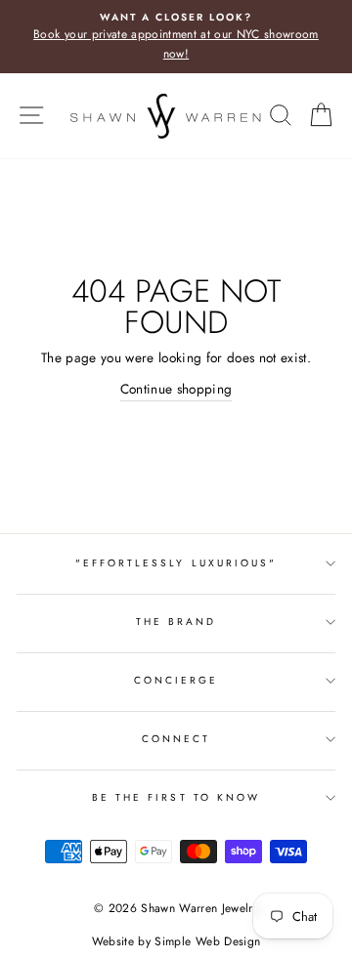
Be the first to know (176, 797)
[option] (176, 36)
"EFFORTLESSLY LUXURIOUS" (176, 563)
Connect (176, 738)
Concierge (176, 680)
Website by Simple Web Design (176, 941)
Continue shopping (176, 388)
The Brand (176, 621)
